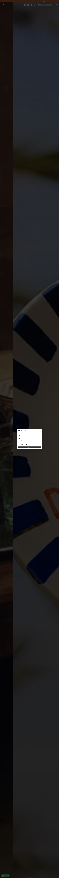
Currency (19, 442)
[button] (29, 436)
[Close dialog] (41, 429)
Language (19, 438)
